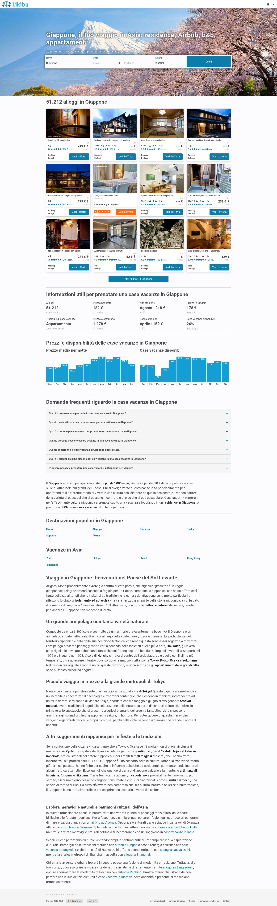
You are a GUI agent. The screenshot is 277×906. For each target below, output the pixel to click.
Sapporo (51, 535)
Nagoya (97, 529)
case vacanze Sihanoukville (177, 827)
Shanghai (52, 564)
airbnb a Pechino (129, 872)
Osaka (190, 529)
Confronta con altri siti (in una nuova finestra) (211, 71)
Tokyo (96, 535)
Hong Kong (193, 558)
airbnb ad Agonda (103, 822)
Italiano (75, 901)
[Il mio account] (271, 4)
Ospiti (158, 57)
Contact (226, 901)
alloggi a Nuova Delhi (175, 850)
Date (95, 57)
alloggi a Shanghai (137, 854)
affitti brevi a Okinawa (76, 827)
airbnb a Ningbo (126, 845)
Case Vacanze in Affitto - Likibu (15, 4)
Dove (49, 57)
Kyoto (49, 529)
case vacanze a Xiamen (115, 877)
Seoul (143, 558)
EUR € (91, 901)
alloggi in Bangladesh (178, 867)
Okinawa (145, 529)
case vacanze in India (179, 832)
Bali (49, 558)
